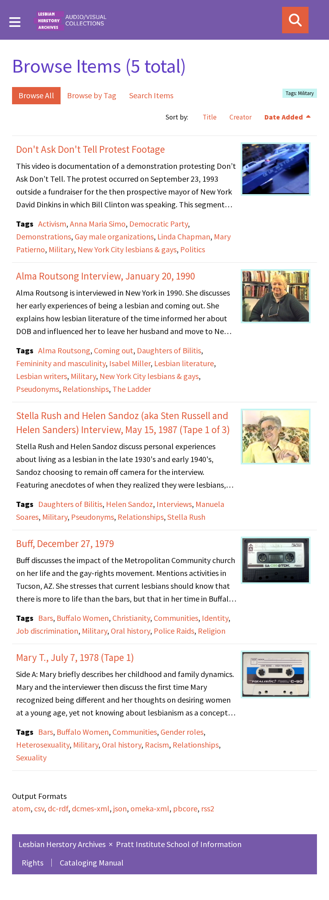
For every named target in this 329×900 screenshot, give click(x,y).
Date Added (284, 117)
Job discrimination (47, 631)
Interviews (174, 504)
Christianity (131, 618)
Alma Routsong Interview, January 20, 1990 (105, 276)
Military (61, 249)
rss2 (207, 808)
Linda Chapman (183, 236)
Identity (215, 618)
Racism (157, 745)
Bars (45, 618)
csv (39, 808)
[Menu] (15, 22)
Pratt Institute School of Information (179, 844)
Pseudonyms (37, 389)
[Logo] (69, 20)
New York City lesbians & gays (127, 249)
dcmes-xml (91, 808)
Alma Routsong (64, 350)
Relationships (86, 389)
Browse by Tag (91, 95)
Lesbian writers (41, 376)
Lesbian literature (184, 363)
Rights (32, 862)
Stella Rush (186, 517)
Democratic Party (158, 224)
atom (21, 808)
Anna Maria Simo (98, 224)
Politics (192, 249)
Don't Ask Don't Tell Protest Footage (90, 149)
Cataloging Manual (92, 862)
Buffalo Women (83, 618)
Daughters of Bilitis (169, 350)
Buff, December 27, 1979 (65, 543)
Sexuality (31, 757)
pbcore (185, 808)
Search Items (151, 95)
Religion (211, 631)
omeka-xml (149, 808)
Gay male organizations (114, 236)
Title (210, 117)
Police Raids (174, 631)
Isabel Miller (129, 363)
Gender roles (181, 732)
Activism (52, 224)
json (120, 808)
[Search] (295, 20)
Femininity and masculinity (61, 363)
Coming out (113, 350)
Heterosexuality (42, 745)
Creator (240, 117)
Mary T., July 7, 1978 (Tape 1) (75, 657)
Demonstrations (43, 236)
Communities (176, 618)
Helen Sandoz (129, 504)
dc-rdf (58, 808)
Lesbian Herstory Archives (62, 844)
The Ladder (131, 389)
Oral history (130, 631)
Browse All (36, 95)
